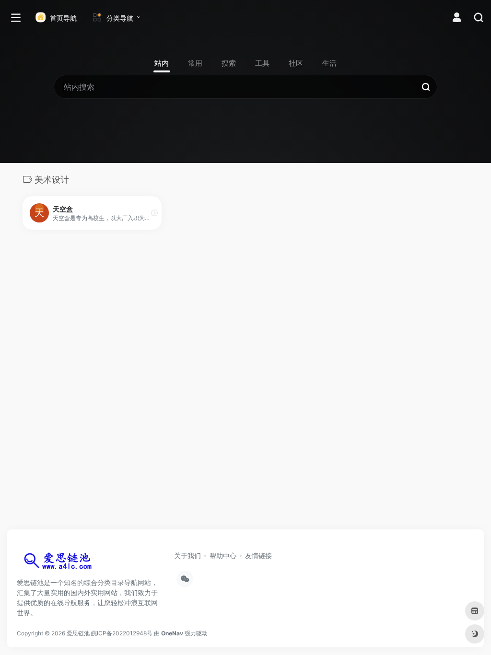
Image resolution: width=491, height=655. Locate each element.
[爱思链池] (60, 563)
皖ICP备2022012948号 (121, 633)
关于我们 (187, 555)
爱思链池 (78, 633)
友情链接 (258, 555)
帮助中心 (223, 555)
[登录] (457, 18)
